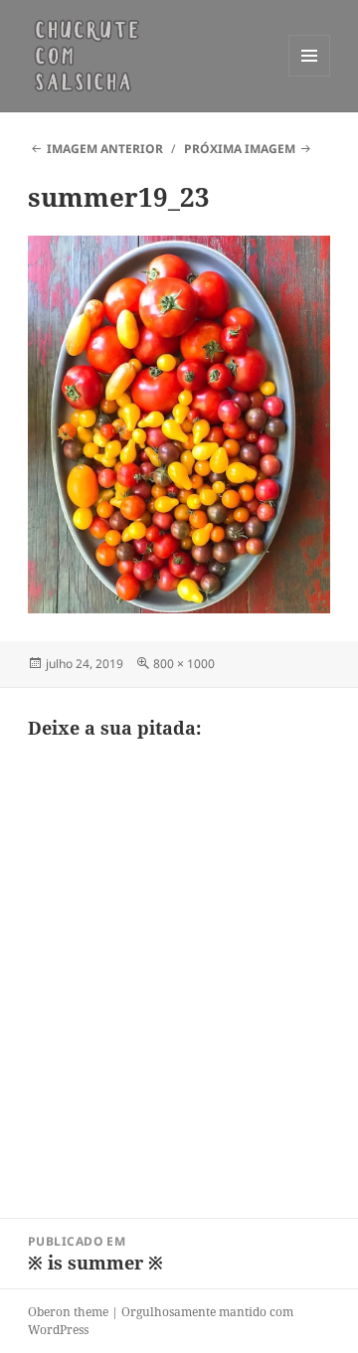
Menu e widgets (309, 76)
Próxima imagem (239, 148)
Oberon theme (68, 1311)
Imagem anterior (105, 148)
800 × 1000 (184, 663)
